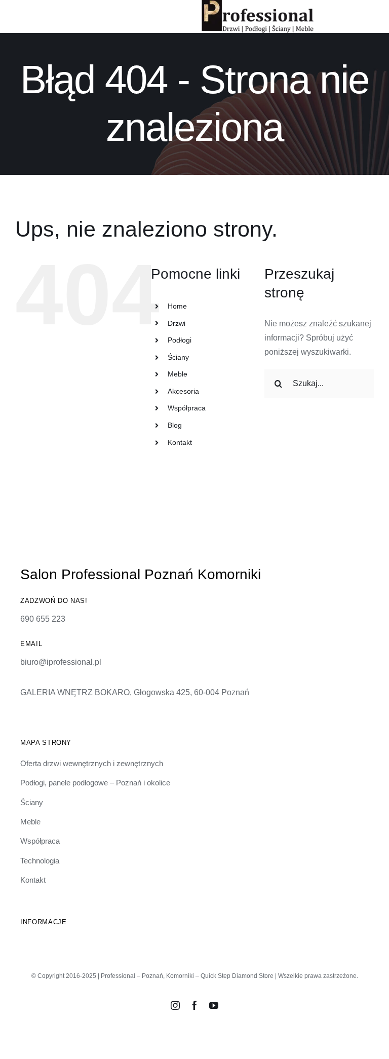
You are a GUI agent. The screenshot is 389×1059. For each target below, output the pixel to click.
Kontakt (180, 442)
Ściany (178, 357)
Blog (175, 425)
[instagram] (175, 1005)
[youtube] (213, 1005)
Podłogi (179, 340)
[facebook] (194, 1005)
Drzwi (176, 323)
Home (177, 306)
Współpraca (187, 408)
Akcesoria (183, 391)
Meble (177, 374)
